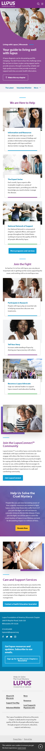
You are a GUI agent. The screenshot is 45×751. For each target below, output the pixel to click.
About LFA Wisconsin (10, 697)
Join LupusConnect (13, 478)
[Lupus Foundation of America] (9, 4)
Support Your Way (12, 703)
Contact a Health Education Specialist (21, 604)
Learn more (22, 748)
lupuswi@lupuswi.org (10, 632)
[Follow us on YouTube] (11, 637)
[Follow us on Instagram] (15, 637)
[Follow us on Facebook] (3, 637)
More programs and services (22, 251)
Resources (27, 700)
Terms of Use (28, 739)
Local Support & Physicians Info (29, 706)
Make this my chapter (16, 77)
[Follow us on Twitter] (7, 637)
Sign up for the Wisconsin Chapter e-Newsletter (22, 660)
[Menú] (42, 4)
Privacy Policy (17, 739)
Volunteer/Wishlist (24, 88)
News (26, 696)
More (36, 88)
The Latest (9, 88)
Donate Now (22, 528)
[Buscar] (38, 4)
